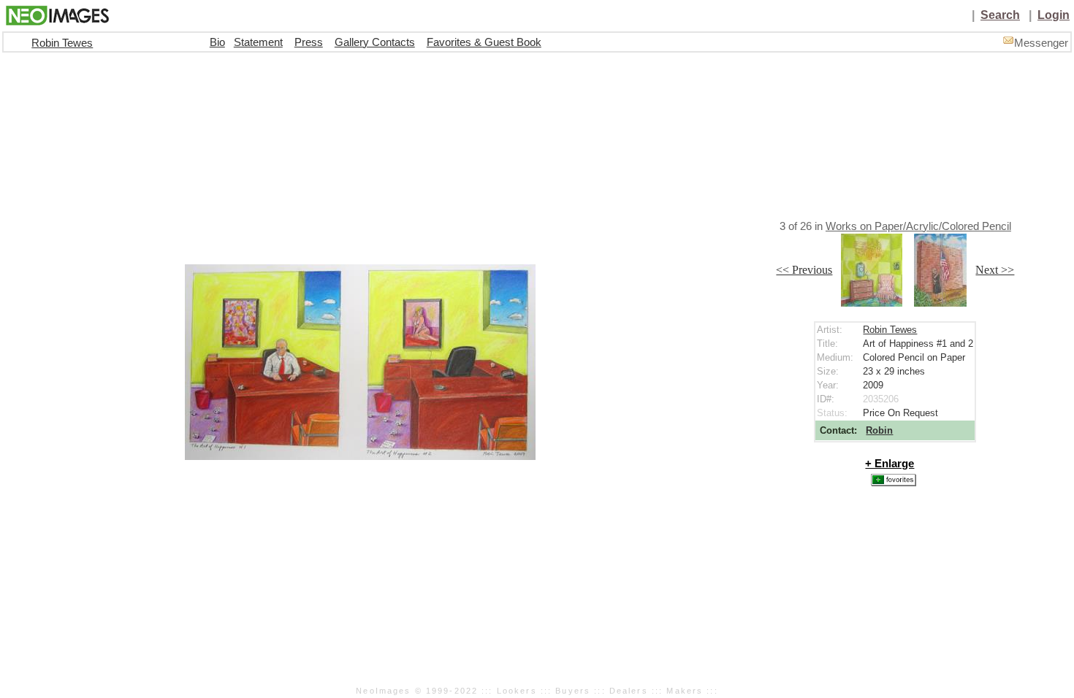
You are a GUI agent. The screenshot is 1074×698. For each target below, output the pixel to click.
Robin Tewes (62, 43)
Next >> (994, 270)
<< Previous (804, 270)
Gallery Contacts (375, 42)
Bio (217, 42)
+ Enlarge (889, 463)
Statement (258, 42)
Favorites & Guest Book (484, 42)
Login (1053, 15)
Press (308, 42)
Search (1000, 15)
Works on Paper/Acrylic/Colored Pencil (918, 226)
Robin (879, 430)
